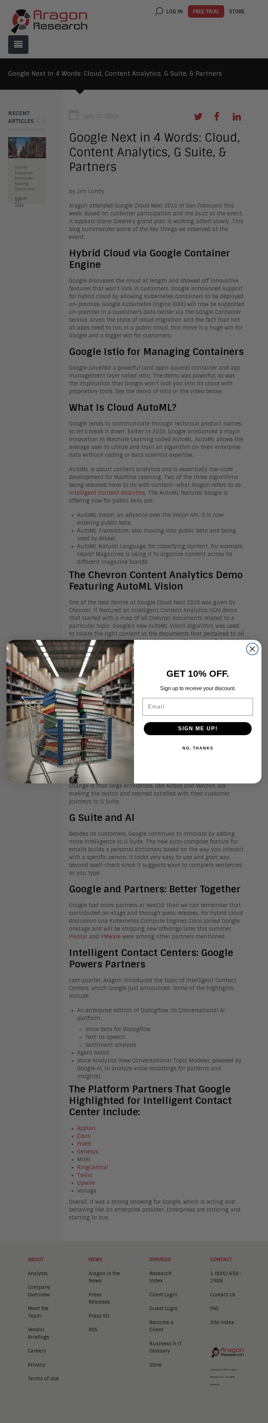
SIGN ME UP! (198, 728)
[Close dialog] (252, 649)
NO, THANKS (197, 748)
